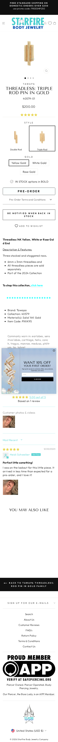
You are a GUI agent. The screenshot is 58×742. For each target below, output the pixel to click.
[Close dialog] (54, 351)
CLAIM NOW (37, 379)
